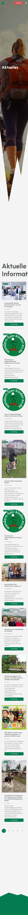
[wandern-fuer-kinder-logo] (2, 3)
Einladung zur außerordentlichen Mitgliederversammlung (12, 361)
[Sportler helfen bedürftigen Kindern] (14, 459)
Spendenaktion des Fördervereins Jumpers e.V (12, 585)
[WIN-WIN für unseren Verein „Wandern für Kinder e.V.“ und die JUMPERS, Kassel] (14, 717)
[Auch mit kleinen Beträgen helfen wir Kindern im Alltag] (14, 399)
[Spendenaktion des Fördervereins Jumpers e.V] (14, 572)
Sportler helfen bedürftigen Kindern (13, 482)
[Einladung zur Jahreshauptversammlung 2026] (14, 520)
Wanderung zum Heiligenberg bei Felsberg (13, 630)
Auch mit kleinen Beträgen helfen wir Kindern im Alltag (13, 415)
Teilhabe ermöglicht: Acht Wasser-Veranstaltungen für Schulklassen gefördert (13, 677)
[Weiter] (22, 831)
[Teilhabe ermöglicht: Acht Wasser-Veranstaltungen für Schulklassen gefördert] (14, 664)
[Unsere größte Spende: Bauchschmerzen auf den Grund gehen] (14, 291)
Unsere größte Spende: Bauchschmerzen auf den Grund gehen (12, 304)
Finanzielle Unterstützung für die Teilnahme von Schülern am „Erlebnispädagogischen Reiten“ (13, 798)
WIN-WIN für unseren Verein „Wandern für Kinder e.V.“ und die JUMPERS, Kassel (13, 734)
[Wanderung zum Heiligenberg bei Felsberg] (14, 617)
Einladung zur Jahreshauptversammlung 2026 (12, 537)
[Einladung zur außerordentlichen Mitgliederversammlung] (14, 344)
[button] (26, 3)
